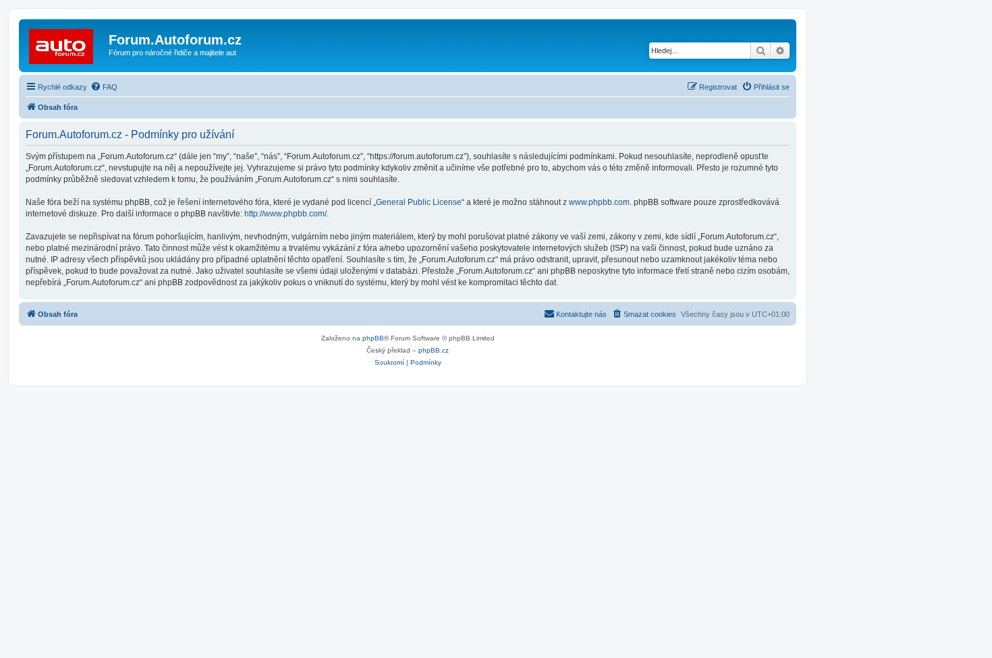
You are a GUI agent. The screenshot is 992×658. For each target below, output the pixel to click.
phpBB (373, 338)
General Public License (419, 202)
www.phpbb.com (599, 202)
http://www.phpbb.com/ (285, 213)
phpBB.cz (433, 350)
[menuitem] (103, 87)
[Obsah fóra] (65, 43)
